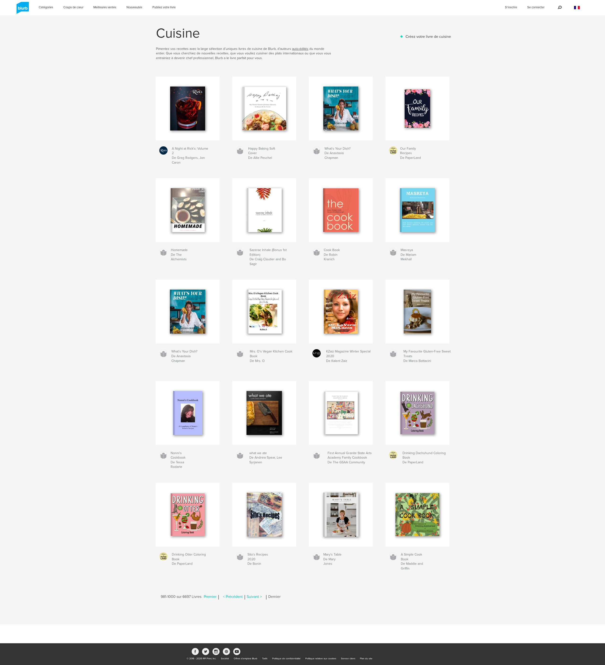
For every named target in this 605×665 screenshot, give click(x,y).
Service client (348, 658)
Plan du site (366, 658)
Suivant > (254, 596)
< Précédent (233, 596)
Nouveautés (134, 7)
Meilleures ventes (104, 7)
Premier (210, 596)
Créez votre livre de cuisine (428, 36)
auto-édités (300, 49)
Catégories (46, 7)
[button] (577, 8)
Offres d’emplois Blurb (245, 658)
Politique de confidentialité (286, 658)
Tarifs (265, 658)
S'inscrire (511, 7)
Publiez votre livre (164, 7)
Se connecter (535, 7)
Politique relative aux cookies (320, 658)
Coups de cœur (73, 7)
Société (225, 658)
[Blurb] (22, 10)
